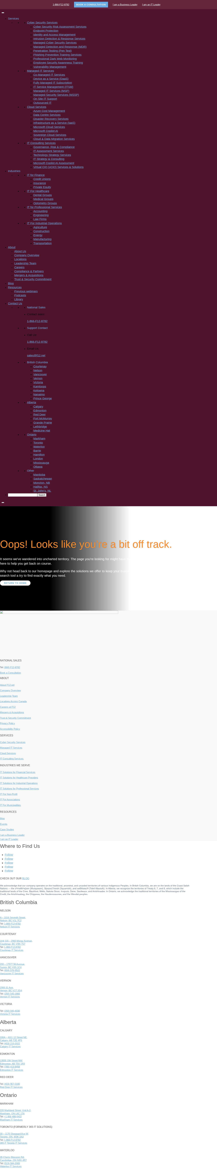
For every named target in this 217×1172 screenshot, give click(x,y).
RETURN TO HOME (15, 583)
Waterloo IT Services (11, 1166)
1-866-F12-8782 (61, 4)
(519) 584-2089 (12, 1163)
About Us (20, 251)
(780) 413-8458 (12, 1066)
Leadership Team (25, 263)
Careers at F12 (8, 707)
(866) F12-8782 (12, 667)
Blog (11, 283)
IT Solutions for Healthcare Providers (19, 777)
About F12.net (7, 685)
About (11, 247)
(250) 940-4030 (12, 1011)
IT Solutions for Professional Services (19, 788)
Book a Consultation (10, 672)
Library (18, 299)
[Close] (3, 502)
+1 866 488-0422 (13, 1116)
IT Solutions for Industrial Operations (19, 783)
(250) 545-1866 (12, 993)
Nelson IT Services (10, 926)
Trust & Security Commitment (32, 279)
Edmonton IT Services (11, 1070)
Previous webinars (26, 291)
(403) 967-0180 (12, 1084)
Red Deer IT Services (11, 1087)
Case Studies (7, 829)
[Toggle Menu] (3, 12)
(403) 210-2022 (12, 1043)
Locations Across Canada (13, 701)
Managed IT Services (11, 747)
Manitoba (39, 474)
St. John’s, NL (42, 490)
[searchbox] (22, 495)
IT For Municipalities (10, 805)
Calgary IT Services (10, 1046)
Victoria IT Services (10, 1014)
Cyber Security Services (12, 742)
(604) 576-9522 (12, 970)
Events (3, 824)
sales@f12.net (36, 355)
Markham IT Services (11, 1119)
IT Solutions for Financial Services (17, 772)
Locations (20, 259)
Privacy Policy (7, 723)
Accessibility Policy (10, 729)
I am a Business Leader (125, 4)
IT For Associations (10, 799)
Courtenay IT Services (11, 950)
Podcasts (20, 295)
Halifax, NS (40, 486)
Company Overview (26, 255)
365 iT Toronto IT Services (13, 1143)
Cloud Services (8, 753)
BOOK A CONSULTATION (91, 4)
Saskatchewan (42, 478)
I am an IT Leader (151, 4)
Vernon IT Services (10, 996)
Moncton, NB (41, 482)
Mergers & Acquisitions (28, 275)
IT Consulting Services (12, 758)
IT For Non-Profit (8, 794)
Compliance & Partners (29, 271)
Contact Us (15, 303)
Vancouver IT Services (12, 973)
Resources (15, 287)
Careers (19, 267)
